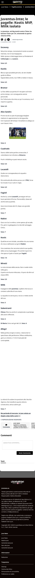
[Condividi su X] (8, 39)
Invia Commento (25, 453)
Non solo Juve (5, 545)
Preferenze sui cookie (7, 574)
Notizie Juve (5, 540)
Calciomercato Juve (7, 543)
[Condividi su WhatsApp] (2, 39)
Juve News (4, 7)
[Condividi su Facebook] (5, 39)
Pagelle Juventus (17, 7)
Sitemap (3, 567)
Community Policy (6, 569)
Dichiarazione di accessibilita (10, 571)
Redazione (4, 557)
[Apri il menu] (2, 2)
